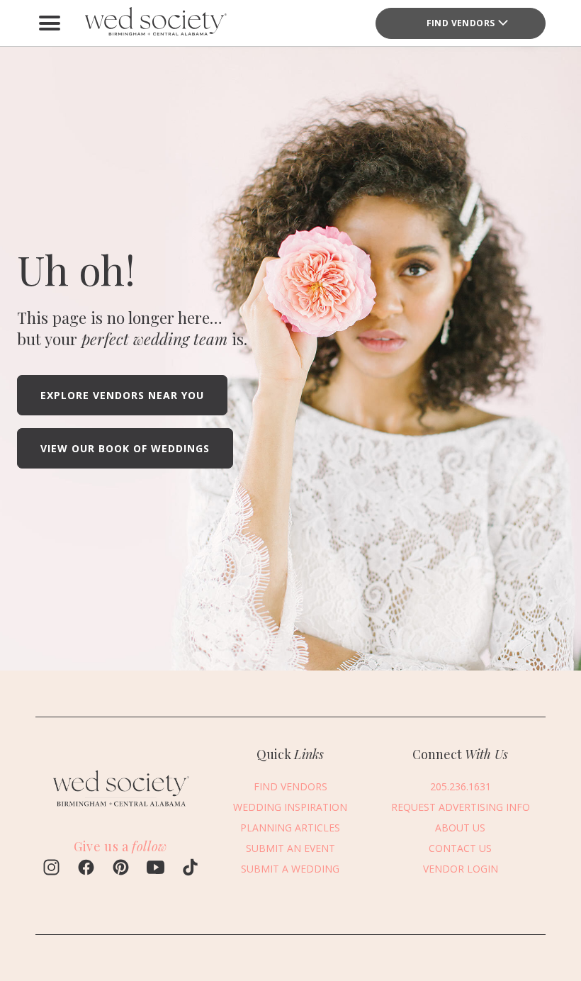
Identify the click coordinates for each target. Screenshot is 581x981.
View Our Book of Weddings (125, 448)
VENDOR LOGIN (460, 868)
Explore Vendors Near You (122, 395)
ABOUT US (460, 827)
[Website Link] (120, 809)
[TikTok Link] (190, 869)
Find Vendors (461, 23)
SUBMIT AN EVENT (290, 848)
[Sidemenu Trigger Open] (49, 23)
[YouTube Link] (155, 869)
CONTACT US (460, 848)
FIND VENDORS (290, 786)
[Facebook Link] (86, 869)
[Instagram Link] (51, 869)
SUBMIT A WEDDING (290, 868)
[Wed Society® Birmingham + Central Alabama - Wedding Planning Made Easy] (156, 23)
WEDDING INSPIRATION (290, 807)
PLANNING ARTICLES (290, 827)
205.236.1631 (460, 786)
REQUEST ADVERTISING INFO (460, 807)
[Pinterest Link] (120, 869)
